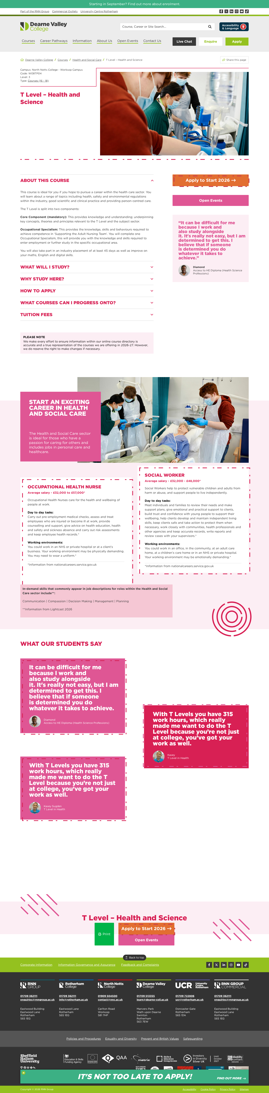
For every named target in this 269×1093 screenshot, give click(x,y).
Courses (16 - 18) (38, 80)
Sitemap (244, 1089)
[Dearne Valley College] (43, 26)
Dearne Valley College (39, 59)
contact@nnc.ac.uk (110, 999)
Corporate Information (36, 965)
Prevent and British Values (160, 1038)
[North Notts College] (115, 984)
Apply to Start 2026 (208, 180)
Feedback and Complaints (140, 965)
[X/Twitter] (226, 11)
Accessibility (189, 1089)
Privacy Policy (227, 1089)
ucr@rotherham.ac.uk (189, 999)
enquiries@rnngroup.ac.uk (37, 999)
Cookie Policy (208, 1089)
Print (106, 934)
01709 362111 (28, 996)
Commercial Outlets (65, 11)
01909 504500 (107, 996)
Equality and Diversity (121, 1038)
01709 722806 (184, 996)
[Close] (23, 1073)
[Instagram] (236, 11)
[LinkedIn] (231, 11)
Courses (63, 59)
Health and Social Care (86, 59)
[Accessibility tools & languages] (234, 26)
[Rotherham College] (76, 984)
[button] (87, 180)
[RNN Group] (37, 984)
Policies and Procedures (83, 1038)
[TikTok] (247, 11)
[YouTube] (242, 11)
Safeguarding (193, 1038)
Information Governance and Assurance (86, 965)
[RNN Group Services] (231, 984)
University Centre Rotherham (99, 11)
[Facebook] (221, 11)
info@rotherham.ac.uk (73, 999)
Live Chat (184, 41)
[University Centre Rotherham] (192, 984)
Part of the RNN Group (34, 11)
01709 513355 (146, 996)
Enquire (210, 41)
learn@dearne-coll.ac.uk (152, 999)
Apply (237, 41)
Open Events (210, 200)
